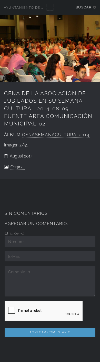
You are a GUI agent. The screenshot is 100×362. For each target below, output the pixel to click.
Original (18, 166)
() (16, 233)
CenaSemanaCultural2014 (55, 134)
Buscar (83, 7)
